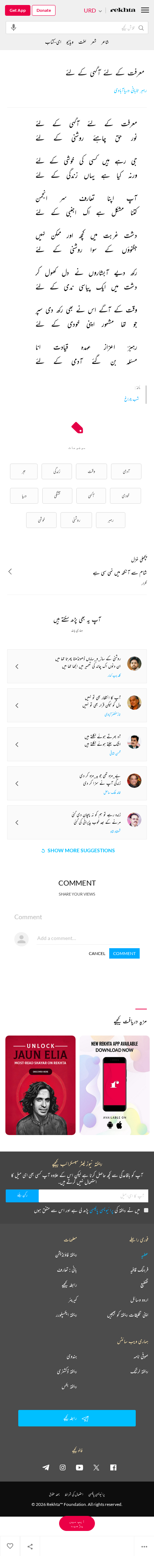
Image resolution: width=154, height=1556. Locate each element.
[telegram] (46, 1467)
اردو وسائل (139, 1300)
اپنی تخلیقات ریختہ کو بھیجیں (127, 1315)
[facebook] (113, 1467)
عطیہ (144, 1254)
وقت (91, 471)
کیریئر (72, 1300)
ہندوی (72, 1356)
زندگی (56, 471)
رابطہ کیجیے (69, 1285)
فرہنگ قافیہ (139, 1270)
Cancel (97, 953)
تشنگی (57, 496)
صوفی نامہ (141, 1356)
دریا (24, 496)
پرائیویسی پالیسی (102, 1210)
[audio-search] (13, 27)
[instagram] (62, 1467)
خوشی (41, 520)
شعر (93, 41)
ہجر (24, 471)
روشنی (76, 520)
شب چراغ (131, 399)
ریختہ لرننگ (139, 1371)
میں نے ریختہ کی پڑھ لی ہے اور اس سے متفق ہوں (87, 1210)
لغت (82, 41)
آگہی (91, 496)
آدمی (126, 471)
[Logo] (123, 10)
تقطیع (144, 1285)
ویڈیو (69, 41)
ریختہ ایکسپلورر (66, 1315)
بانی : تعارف (67, 1270)
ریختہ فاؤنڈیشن (66, 1254)
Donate (44, 10)
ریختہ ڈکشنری (67, 1371)
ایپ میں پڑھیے (77, 1523)
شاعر (105, 41)
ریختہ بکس (69, 1386)
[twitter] (96, 1467)
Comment (124, 953)
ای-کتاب (53, 41)
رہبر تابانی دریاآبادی (130, 90)
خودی (125, 496)
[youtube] (79, 1467)
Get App (18, 10)
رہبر (111, 520)
